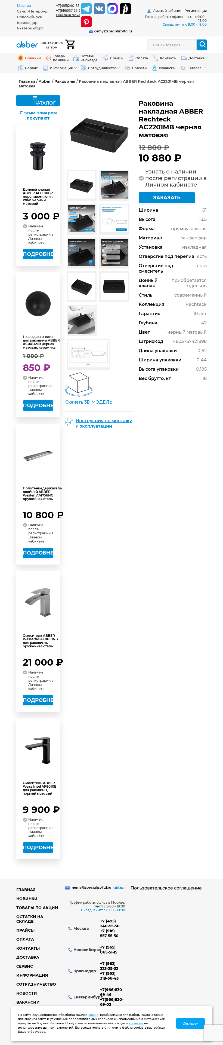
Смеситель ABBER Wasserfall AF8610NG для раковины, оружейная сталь (40, 641)
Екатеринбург (30, 28)
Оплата (25, 939)
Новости (26, 993)
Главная (27, 81)
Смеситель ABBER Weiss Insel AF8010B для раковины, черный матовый (40, 788)
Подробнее (38, 254)
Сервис (24, 966)
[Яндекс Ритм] (125, 8)
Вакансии (28, 1002)
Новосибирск (29, 17)
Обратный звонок (69, 15)
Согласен (190, 1023)
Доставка (27, 957)
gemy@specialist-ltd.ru (113, 31)
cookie (93, 1015)
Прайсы (25, 930)
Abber (45, 81)
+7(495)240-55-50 (70, 6)
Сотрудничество (36, 984)
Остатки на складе (29, 919)
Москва (24, 5)
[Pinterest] (86, 21)
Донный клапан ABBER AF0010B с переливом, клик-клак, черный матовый (38, 196)
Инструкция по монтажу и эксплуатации (104, 423)
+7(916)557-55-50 (69, 10)
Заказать (167, 198)
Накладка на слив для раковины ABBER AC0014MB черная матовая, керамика (41, 342)
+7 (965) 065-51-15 (108, 950)
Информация (32, 975)
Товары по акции (37, 907)
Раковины (64, 81)
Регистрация (195, 11)
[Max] (112, 8)
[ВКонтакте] (99, 8)
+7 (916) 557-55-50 (109, 933)
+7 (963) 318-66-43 (109, 976)
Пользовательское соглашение (166, 888)
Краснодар (27, 22)
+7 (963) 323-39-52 (109, 966)
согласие (136, 1023)
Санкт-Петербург (33, 11)
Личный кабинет (167, 11)
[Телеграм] (86, 8)
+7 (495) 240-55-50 (110, 923)
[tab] (36, 5)
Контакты (28, 948)
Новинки (27, 898)
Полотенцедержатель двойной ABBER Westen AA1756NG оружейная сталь (42, 493)
